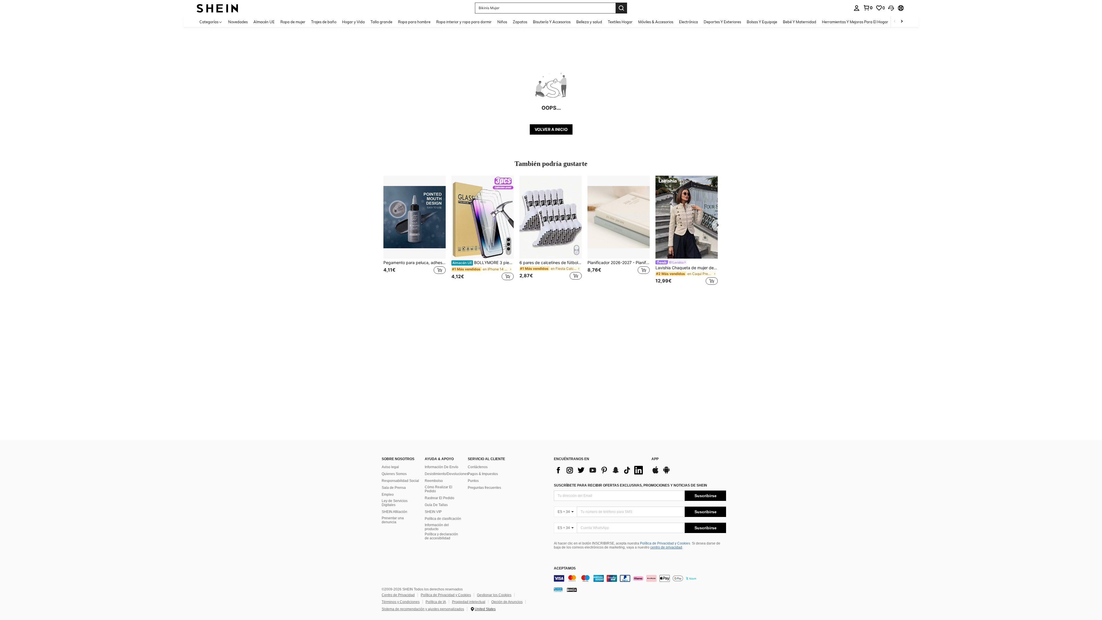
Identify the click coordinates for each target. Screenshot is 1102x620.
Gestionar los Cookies (494, 595)
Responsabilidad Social (400, 481)
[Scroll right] (902, 21)
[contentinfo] (640, 578)
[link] (868, 7)
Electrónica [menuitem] (688, 22)
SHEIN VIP (433, 512)
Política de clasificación (443, 519)
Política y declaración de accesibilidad (441, 536)
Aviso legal (390, 467)
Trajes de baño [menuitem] (323, 22)
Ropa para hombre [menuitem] (414, 22)
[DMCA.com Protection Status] (572, 590)
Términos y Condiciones (401, 602)
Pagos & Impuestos (483, 474)
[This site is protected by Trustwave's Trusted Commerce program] (558, 590)
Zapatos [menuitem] (520, 22)
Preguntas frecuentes (484, 488)
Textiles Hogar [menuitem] (620, 22)
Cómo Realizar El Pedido (438, 489)
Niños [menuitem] (502, 22)
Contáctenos (478, 467)
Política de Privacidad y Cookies (665, 543)
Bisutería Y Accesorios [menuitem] (552, 22)
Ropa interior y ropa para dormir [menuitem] (464, 22)
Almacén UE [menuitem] (264, 22)
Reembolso (434, 481)
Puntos (473, 481)
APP (655, 459)
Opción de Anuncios (507, 602)
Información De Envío (441, 467)
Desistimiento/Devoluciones (446, 474)
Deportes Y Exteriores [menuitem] (722, 22)
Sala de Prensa (394, 488)
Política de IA (436, 602)
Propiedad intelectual (468, 602)
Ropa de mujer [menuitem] (292, 22)
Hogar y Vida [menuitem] (353, 22)
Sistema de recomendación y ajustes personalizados (423, 609)
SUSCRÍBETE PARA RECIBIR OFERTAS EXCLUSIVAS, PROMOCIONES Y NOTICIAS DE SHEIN (630, 485)
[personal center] (856, 8)
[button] (891, 8)
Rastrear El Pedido (439, 498)
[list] (600, 470)
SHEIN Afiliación (394, 512)
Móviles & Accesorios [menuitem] (655, 22)
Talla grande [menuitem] (381, 22)
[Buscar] (621, 8)
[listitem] (414, 231)
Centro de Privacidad (398, 595)
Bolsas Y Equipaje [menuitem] (762, 22)
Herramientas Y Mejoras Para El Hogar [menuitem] (855, 22)
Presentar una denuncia (393, 520)
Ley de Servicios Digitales (395, 503)
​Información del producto (437, 527)
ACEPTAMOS (565, 568)
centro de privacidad (666, 547)
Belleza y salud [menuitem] (589, 22)
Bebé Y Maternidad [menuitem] (799, 22)
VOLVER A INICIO (551, 129)
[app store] (655, 473)
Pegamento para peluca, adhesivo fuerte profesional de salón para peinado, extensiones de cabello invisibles (414, 262)
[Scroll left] (895, 21)
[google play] (666, 473)
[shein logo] (217, 8)
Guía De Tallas (436, 505)
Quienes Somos (394, 474)
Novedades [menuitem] (238, 22)
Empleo (388, 495)
